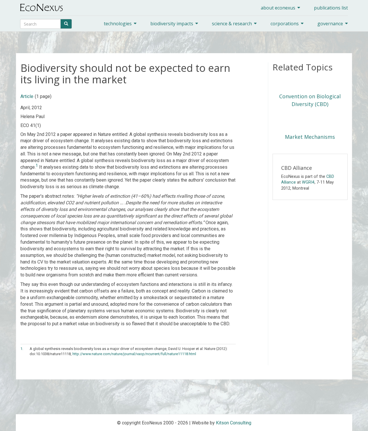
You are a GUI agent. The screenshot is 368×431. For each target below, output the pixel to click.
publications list (331, 8)
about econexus (278, 8)
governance (330, 23)
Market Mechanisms (310, 136)
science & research (232, 23)
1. (21, 349)
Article (26, 96)
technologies (118, 23)
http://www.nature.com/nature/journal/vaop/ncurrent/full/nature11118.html (134, 354)
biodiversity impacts (171, 23)
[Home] (43, 7)
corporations (285, 23)
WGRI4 (308, 182)
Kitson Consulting (233, 423)
